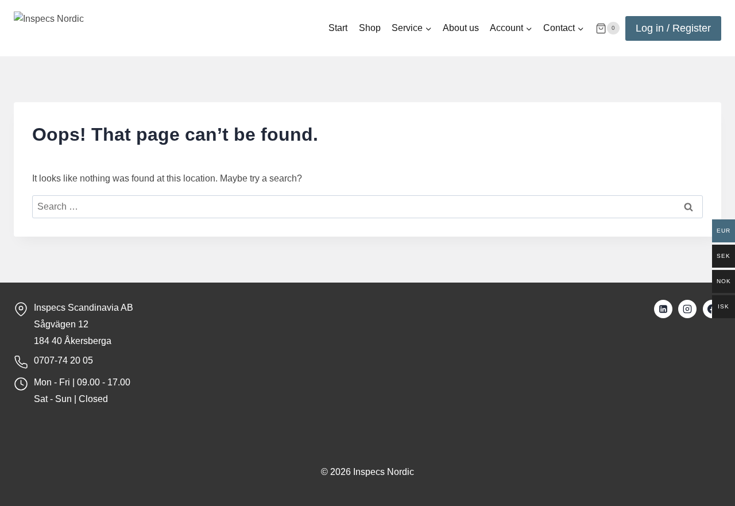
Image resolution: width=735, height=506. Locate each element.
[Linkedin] (663, 309)
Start (337, 28)
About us (461, 28)
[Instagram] (687, 309)
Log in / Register (673, 28)
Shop (370, 28)
